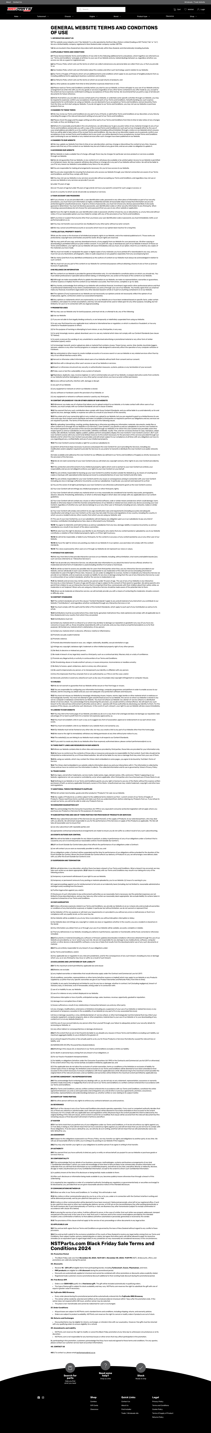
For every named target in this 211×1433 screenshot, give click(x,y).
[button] (17, 16)
